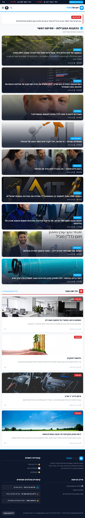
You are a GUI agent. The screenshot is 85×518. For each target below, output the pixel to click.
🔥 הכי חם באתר (34, 464)
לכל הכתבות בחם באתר (10, 291)
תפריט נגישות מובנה (73, 486)
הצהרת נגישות (78, 490)
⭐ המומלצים (35, 472)
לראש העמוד (8, 513)
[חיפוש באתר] (11, 8)
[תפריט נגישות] (7, 7)
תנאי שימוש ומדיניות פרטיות (73, 494)
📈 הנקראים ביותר (33, 468)
